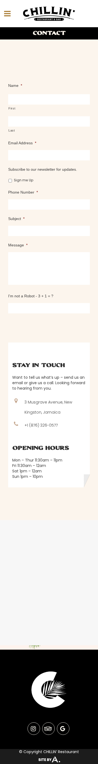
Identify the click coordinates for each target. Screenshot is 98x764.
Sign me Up (23, 180)
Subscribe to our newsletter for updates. (42, 169)
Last (11, 130)
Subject (16, 218)
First (11, 108)
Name (15, 85)
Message (17, 245)
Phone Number (23, 192)
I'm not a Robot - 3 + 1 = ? (30, 296)
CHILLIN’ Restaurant (61, 751)
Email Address (22, 143)
